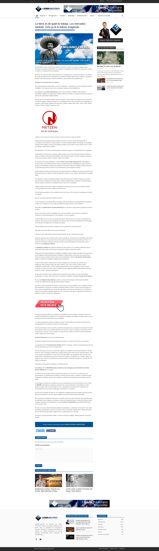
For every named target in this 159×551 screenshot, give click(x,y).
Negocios (42, 16)
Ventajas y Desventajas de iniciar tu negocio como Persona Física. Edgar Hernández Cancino (84, 537)
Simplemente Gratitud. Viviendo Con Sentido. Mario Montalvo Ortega (47, 490)
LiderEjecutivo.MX (39, 524)
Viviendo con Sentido (104, 15)
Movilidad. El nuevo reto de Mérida (108, 66)
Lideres (91, 16)
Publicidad (121, 548)
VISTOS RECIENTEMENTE (106, 48)
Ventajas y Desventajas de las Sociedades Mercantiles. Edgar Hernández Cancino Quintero (83, 522)
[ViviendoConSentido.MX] (46, 9)
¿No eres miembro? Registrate (115, 1)
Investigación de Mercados (68, 30)
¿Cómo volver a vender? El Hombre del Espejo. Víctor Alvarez (79, 490)
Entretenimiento (81, 16)
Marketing (70, 16)
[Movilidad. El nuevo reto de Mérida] (110, 61)
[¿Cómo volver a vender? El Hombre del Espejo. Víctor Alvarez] (79, 480)
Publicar (39, 465)
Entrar (102, 1)
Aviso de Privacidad (103, 548)
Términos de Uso (113, 548)
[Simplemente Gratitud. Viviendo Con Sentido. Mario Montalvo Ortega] (48, 481)
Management (52, 16)
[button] (122, 16)
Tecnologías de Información (54, 30)
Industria (62, 16)
